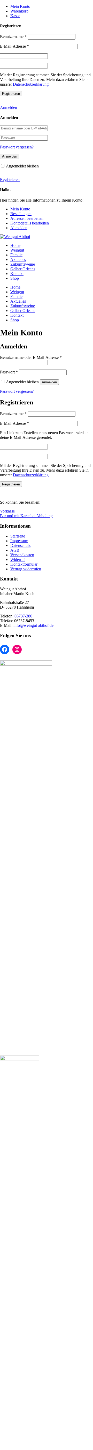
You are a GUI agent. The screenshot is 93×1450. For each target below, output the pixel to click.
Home (15, 245)
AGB (14, 550)
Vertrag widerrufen (25, 569)
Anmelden (8, 107)
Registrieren (10, 179)
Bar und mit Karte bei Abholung (26, 516)
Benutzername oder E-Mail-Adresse (31, 357)
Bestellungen (21, 213)
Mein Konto (20, 6)
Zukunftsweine (22, 264)
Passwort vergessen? (17, 147)
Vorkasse (7, 511)
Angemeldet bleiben (22, 166)
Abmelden (18, 228)
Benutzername (13, 36)
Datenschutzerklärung (31, 84)
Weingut (17, 250)
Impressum (19, 541)
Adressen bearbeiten (26, 218)
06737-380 (23, 616)
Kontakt (17, 273)
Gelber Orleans (22, 269)
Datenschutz (20, 545)
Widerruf (17, 559)
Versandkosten (22, 555)
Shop (14, 278)
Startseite (17, 536)
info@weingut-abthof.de (33, 625)
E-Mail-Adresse (14, 46)
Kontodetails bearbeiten (29, 223)
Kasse (15, 16)
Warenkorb (19, 11)
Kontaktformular (23, 564)
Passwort (9, 372)
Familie (16, 255)
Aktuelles (18, 259)
